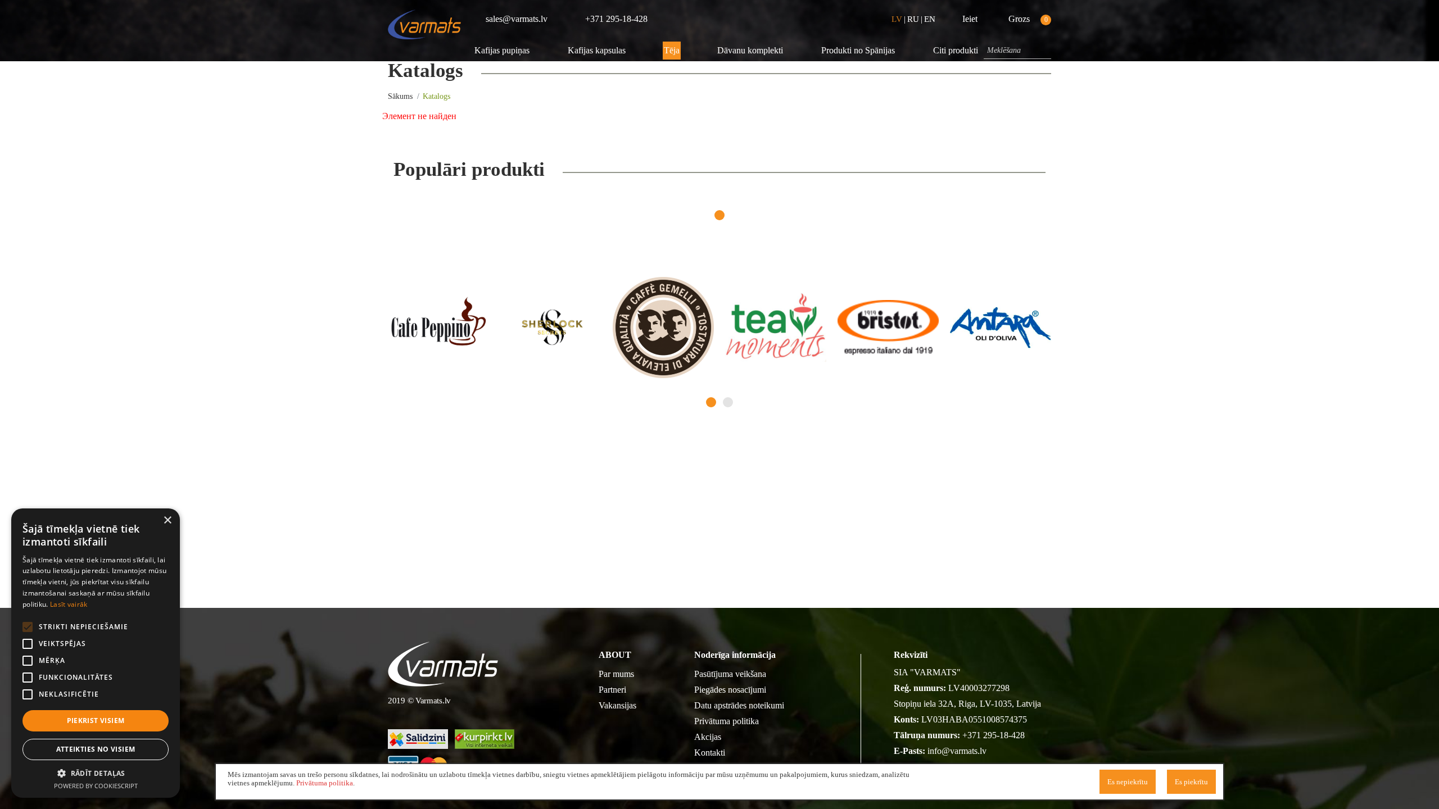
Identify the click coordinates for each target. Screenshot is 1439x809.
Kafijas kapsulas (597, 50)
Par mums (616, 674)
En (929, 19)
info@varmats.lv (957, 751)
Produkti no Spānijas (858, 50)
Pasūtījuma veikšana (730, 674)
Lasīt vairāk (69, 604)
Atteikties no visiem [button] (95, 749)
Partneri (612, 689)
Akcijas (707, 737)
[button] (95, 773)
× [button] (167, 520)
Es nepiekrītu (1127, 782)
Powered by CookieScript (96, 785)
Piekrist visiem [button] (96, 720)
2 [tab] (728, 402)
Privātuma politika (726, 721)
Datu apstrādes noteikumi (739, 705)
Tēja (672, 50)
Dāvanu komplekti (750, 50)
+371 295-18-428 (993, 735)
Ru (913, 19)
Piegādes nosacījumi (730, 689)
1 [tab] (719, 215)
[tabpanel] (438, 327)
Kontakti (709, 752)
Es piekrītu (1191, 782)
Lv (897, 19)
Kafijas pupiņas (502, 50)
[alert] (95, 653)
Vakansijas (617, 705)
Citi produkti (955, 50)
